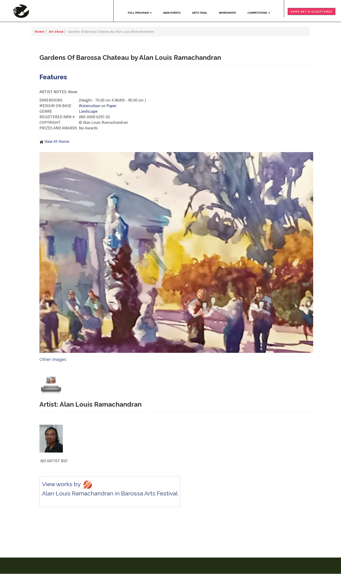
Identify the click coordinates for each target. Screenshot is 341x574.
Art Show (56, 32)
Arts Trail (199, 12)
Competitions (258, 12)
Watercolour (89, 105)
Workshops (227, 12)
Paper (111, 105)
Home (40, 32)
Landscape (88, 111)
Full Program (138, 12)
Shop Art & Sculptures (311, 11)
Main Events (171, 12)
